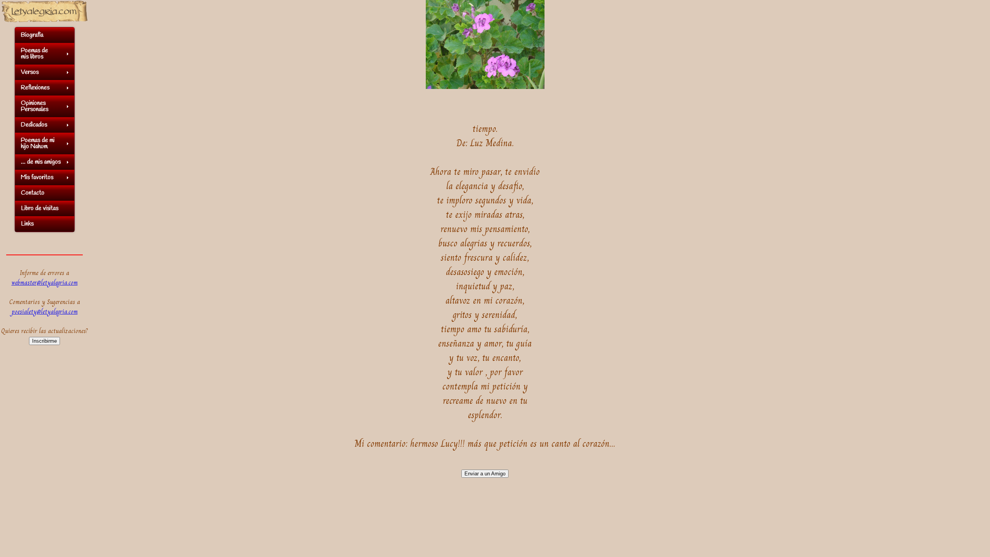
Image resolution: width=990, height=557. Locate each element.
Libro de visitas (39, 208)
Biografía (32, 35)
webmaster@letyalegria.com (45, 282)
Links (27, 224)
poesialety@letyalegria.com (45, 311)
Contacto (32, 193)
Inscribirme (44, 341)
